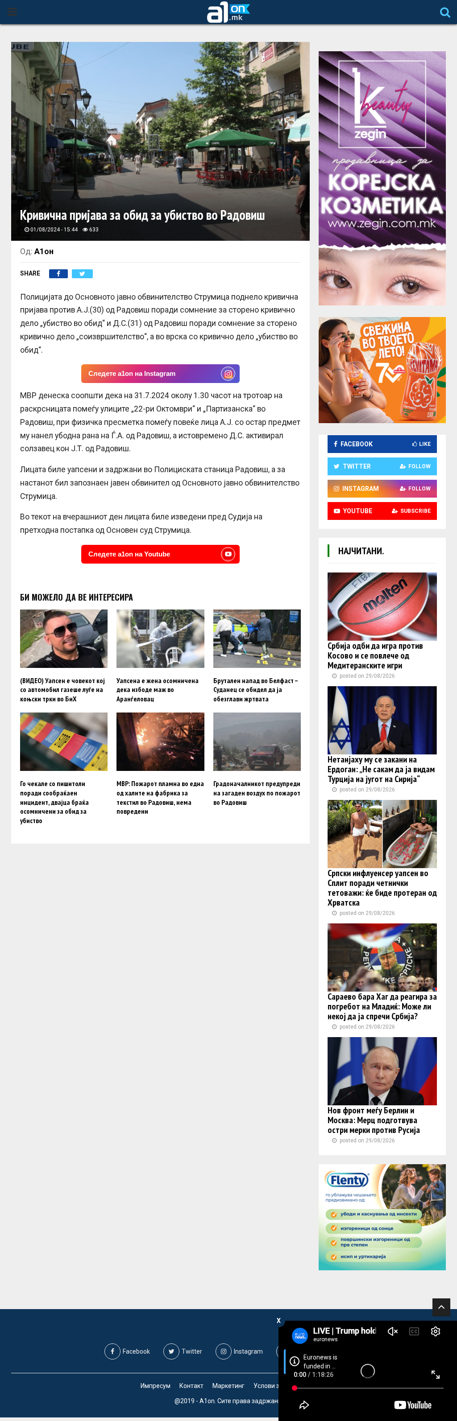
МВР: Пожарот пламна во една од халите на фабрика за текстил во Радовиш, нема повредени (160, 797)
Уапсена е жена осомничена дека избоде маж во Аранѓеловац (157, 690)
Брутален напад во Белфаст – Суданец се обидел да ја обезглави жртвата (255, 690)
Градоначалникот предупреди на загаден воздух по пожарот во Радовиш (256, 793)
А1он (44, 251)
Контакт (191, 1385)
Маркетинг (228, 1385)
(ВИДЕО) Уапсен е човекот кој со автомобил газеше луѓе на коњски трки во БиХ (62, 690)
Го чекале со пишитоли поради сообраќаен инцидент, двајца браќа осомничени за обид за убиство (54, 802)
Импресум (155, 1385)
